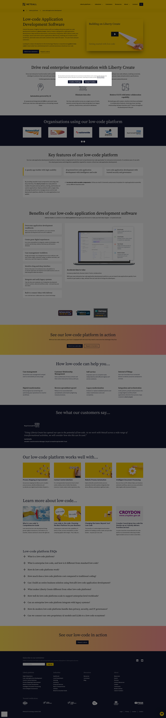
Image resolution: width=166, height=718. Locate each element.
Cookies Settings (75, 82)
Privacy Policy (100, 77)
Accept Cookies (90, 82)
